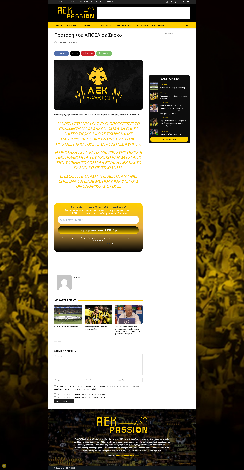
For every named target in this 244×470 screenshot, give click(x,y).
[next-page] (59, 340)
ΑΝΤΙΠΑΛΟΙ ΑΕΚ (124, 25)
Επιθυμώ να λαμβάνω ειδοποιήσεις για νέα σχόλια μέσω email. (81, 394)
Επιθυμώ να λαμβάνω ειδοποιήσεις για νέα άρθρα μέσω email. (81, 397)
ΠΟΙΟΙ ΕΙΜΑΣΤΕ (84, 2)
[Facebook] (163, 2)
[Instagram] (167, 2)
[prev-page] (55, 340)
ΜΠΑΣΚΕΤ (88, 25)
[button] (187, 25)
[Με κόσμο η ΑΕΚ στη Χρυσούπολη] (68, 314)
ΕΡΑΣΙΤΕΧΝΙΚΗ (104, 25)
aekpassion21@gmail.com (127, 455)
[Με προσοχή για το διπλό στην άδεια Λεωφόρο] (98, 314)
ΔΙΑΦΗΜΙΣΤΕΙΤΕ (96, 2)
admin (65, 42)
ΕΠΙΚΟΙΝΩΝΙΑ (108, 2)
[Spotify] (175, 2)
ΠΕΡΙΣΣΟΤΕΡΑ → (169, 139)
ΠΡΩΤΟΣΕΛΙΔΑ (158, 25)
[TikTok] (179, 2)
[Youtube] (188, 2)
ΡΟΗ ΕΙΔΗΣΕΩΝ (141, 25)
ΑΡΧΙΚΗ (59, 25)
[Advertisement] (143, 13)
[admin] (55, 42)
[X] (184, 2)
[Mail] (171, 2)
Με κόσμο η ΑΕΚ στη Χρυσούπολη (67, 327)
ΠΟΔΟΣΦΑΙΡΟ (72, 25)
